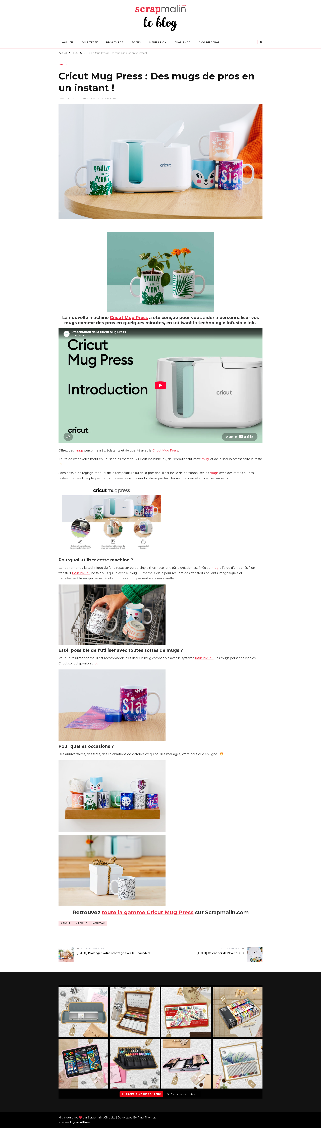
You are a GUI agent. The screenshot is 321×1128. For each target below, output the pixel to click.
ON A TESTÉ (90, 42)
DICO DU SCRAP (209, 42)
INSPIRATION (157, 42)
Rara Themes (146, 1117)
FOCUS (136, 42)
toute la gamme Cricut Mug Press (148, 912)
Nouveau (98, 923)
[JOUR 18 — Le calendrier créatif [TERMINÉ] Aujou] (186, 1064)
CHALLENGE (182, 42)
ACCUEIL (68, 42)
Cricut (65, 923)
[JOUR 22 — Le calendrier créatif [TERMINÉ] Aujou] (186, 1012)
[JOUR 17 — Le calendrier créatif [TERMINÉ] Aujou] (238, 1064)
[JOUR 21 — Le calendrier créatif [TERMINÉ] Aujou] (238, 1012)
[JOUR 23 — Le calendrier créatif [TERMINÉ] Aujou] (135, 1012)
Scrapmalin (70, 98)
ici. (96, 663)
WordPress (83, 1122)
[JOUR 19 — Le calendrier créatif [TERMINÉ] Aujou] (135, 1064)
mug (205, 459)
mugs (79, 450)
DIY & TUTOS (114, 42)
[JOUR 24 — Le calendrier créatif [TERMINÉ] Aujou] (83, 1012)
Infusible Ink (81, 573)
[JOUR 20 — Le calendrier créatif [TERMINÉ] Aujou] (83, 1064)
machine (81, 923)
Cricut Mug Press (129, 317)
